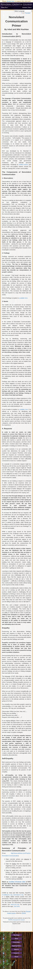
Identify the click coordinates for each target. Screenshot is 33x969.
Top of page (16, 935)
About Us (16, 949)
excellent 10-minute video (17, 882)
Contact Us (16, 953)
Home (16, 938)
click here (17, 906)
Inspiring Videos (27, 7)
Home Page (4, 7)
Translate (27, 13)
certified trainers (23, 164)
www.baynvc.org (18, 895)
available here (23, 298)
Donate (16, 956)
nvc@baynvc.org (7, 895)
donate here (10, 1)
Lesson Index (16, 942)
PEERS (24, 913)
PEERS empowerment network (16, 920)
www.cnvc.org (15, 904)
